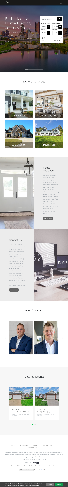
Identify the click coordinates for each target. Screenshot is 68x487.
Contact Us (14, 290)
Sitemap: (12, 465)
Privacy (12, 445)
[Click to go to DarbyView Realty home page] (8, 3)
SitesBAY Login (32, 448)
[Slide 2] (29, 70)
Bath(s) (54, 29)
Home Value (48, 218)
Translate (46, 469)
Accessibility (24, 445)
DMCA (35, 445)
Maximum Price (56, 23)
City (35, 465)
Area (54, 465)
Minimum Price (45, 23)
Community (48, 465)
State (25, 465)
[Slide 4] (35, 70)
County (30, 465)
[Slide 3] (32, 70)
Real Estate (19, 465)
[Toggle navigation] (60, 2)
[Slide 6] (41, 70)
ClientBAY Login (47, 445)
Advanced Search (58, 39)
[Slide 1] (26, 70)
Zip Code (41, 465)
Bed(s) (43, 29)
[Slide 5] (38, 70)
